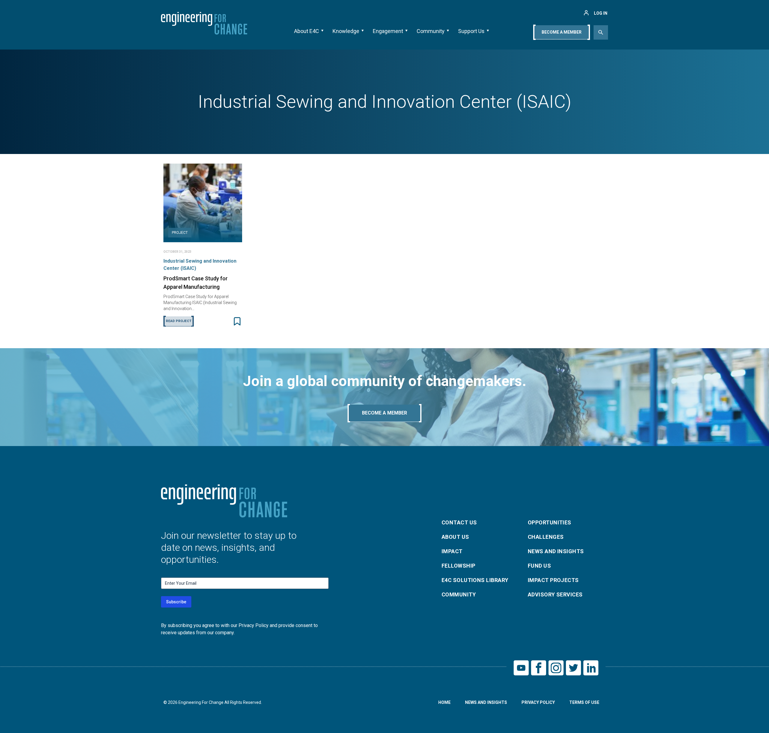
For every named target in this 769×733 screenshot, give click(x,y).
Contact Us (459, 522)
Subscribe (176, 601)
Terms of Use (584, 702)
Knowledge (346, 31)
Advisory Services (555, 594)
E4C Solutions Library (475, 580)
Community (431, 31)
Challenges (546, 537)
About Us (455, 537)
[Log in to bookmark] (237, 321)
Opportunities (549, 522)
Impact (452, 551)
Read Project (178, 321)
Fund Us (539, 566)
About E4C (306, 31)
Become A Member (562, 32)
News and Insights (556, 551)
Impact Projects (553, 580)
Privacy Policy (538, 702)
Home (444, 702)
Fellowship (459, 566)
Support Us (471, 31)
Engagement (388, 31)
